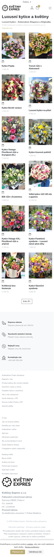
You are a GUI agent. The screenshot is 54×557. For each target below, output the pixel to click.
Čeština (26, 2)
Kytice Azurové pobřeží (40, 152)
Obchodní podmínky (10, 437)
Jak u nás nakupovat (10, 394)
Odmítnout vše (35, 552)
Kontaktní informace (10, 474)
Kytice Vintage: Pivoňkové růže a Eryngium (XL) (10, 152)
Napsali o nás (7, 379)
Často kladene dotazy (10, 445)
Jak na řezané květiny (10, 422)
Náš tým (5, 433)
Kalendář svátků (8, 470)
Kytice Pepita (8, 66)
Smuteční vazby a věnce (11, 387)
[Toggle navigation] (50, 8)
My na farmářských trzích (12, 441)
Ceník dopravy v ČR (10, 398)
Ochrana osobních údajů (35, 527)
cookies (30, 544)
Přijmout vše (17, 552)
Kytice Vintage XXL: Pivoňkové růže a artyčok (11, 241)
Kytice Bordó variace (12, 108)
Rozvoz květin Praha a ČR (12, 402)
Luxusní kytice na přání (40, 110)
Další (27, 301)
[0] (37, 8)
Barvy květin (7, 458)
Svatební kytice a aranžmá (12, 391)
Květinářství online (9, 429)
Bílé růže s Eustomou (12, 197)
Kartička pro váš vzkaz (11, 426)
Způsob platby (7, 406)
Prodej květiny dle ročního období (15, 383)
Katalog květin (7, 454)
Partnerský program (10, 466)
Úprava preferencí (32, 547)
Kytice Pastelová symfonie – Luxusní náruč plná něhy (38, 241)
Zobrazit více (7, 28)
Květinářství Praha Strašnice (13, 375)
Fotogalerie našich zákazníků (13, 448)
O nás (4, 418)
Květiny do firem (8, 462)
